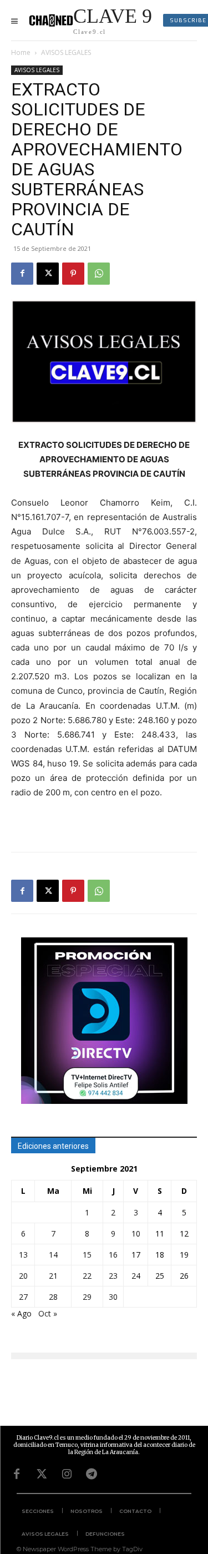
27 (23, 1296)
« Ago (21, 1313)
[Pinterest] (73, 274)
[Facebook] (22, 274)
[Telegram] (91, 1474)
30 (113, 1296)
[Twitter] (41, 1474)
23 (113, 1275)
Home (21, 52)
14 (53, 1254)
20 (23, 1275)
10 (135, 1233)
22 (87, 1275)
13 (23, 1254)
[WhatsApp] (99, 274)
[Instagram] (66, 1474)
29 (87, 1296)
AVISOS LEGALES (66, 52)
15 (87, 1254)
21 (53, 1275)
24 (135, 1275)
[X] (48, 274)
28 (53, 1296)
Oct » (47, 1313)
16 (113, 1254)
